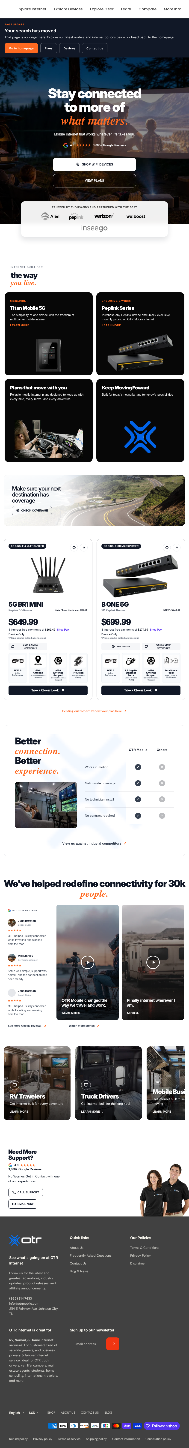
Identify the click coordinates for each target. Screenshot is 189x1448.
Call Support (28, 1192)
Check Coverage (34, 510)
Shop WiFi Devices (97, 164)
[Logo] (25, 1241)
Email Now (25, 1204)
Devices (69, 48)
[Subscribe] (112, 1343)
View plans (94, 180)
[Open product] (84, 547)
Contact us (94, 48)
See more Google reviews (24, 1025)
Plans (49, 48)
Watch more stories (82, 1025)
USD (32, 1413)
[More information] (74, 547)
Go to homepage (21, 48)
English (14, 1413)
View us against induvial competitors (91, 843)
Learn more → (21, 1111)
